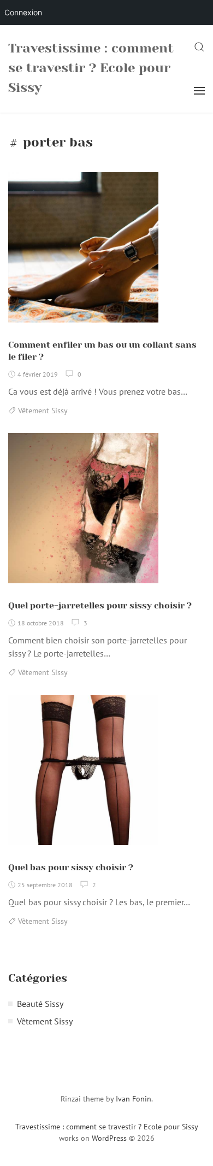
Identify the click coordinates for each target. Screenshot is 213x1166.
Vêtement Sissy (43, 410)
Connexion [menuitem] (23, 12)
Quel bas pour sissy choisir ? (70, 867)
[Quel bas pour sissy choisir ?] (83, 774)
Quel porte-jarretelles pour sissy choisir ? (100, 605)
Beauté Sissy (40, 1003)
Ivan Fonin (133, 1099)
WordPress (109, 1138)
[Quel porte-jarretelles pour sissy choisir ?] (83, 512)
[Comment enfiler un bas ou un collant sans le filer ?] (83, 251)
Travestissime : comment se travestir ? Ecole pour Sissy (91, 68)
